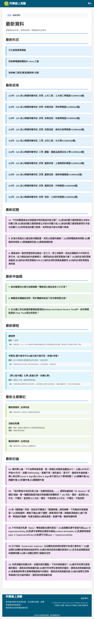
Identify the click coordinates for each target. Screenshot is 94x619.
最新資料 (84, 598)
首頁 (9, 15)
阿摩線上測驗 (17, 3)
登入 (90, 3)
